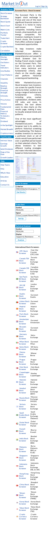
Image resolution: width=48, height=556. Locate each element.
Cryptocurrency (7, 133)
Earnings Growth (4, 145)
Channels (4, 79)
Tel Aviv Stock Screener (22, 406)
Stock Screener (6, 13)
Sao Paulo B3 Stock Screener (23, 279)
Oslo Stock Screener (23, 368)
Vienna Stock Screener (22, 354)
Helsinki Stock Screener (22, 382)
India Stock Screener (23, 439)
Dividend (4, 121)
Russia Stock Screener (24, 399)
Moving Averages (4, 58)
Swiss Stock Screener (24, 348)
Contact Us (5, 185)
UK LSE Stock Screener (22, 287)
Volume (4, 104)
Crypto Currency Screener (23, 516)
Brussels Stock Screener (22, 329)
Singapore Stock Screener (23, 457)
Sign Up (44, 6)
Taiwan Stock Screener (22, 495)
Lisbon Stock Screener (24, 302)
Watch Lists (5, 30)
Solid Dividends (7, 149)
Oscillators (5, 62)
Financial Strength (4, 91)
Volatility (4, 83)
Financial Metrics (4, 112)
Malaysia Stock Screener (22, 449)
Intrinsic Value (6, 140)
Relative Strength (4, 87)
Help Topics (5, 165)
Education (5, 177)
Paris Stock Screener (23, 315)
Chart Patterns (6, 75)
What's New (5, 173)
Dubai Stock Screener (24, 423)
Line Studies (5, 71)
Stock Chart (5, 26)
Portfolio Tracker (4, 34)
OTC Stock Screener (23, 252)
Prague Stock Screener (22, 362)
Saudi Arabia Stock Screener (24, 415)
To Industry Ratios (5, 117)
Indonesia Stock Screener (23, 466)
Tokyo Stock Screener (24, 509)
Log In (37, 6)
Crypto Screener (4, 42)
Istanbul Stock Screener (22, 390)
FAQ (2, 169)
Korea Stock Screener (24, 502)
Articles (4, 181)
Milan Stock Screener (24, 343)
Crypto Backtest (7, 46)
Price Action (5, 100)
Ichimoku (4, 96)
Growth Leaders (7, 157)
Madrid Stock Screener (22, 308)
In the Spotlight (7, 125)
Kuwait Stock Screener (22, 431)
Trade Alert (5, 38)
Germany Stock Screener (23, 336)
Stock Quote (5, 22)
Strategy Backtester (5, 17)
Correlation (5, 50)
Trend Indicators (5, 66)
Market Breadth (7, 129)
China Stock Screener (24, 485)
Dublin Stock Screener (22, 296)
